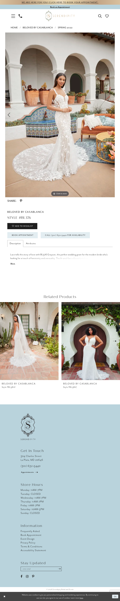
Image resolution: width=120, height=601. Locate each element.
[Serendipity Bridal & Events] (60, 15)
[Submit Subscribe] (59, 569)
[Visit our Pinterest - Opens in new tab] (33, 576)
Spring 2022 (65, 27)
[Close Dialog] (4, 596)
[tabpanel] (60, 115)
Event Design (28, 538)
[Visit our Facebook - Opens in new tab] (21, 576)
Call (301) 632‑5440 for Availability (65, 235)
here (81, 598)
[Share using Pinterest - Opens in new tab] (21, 201)
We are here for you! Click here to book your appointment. (60, 2)
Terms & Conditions (31, 546)
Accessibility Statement (33, 550)
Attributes (31, 243)
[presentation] (29, 341)
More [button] (13, 263)
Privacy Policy (28, 542)
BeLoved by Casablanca (38, 27)
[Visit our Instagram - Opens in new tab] (27, 576)
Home (14, 27)
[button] (13, 16)
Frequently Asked (30, 531)
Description (15, 243)
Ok (115, 596)
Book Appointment (23, 235)
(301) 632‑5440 (31, 466)
